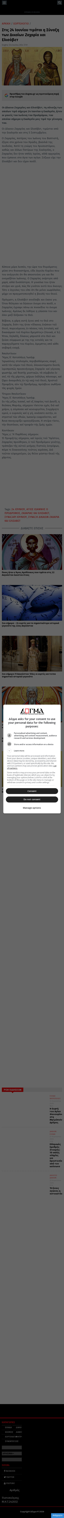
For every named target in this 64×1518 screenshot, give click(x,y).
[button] (32, 751)
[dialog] (32, 759)
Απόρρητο (57, 1515)
